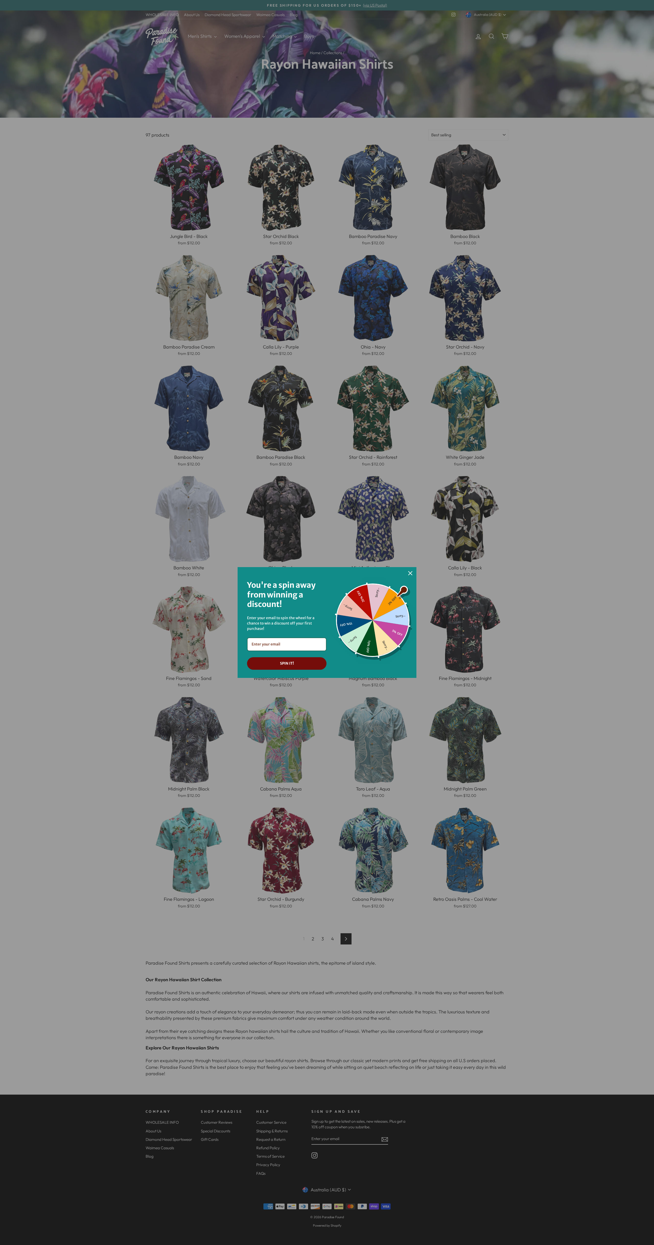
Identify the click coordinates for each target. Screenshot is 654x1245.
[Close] (410, 573)
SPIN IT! (287, 663)
